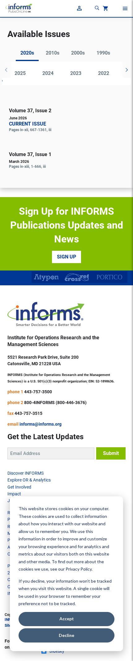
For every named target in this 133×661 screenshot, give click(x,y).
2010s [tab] (52, 53)
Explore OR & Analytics (29, 479)
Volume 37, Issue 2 (30, 111)
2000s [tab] (78, 53)
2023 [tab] (75, 73)
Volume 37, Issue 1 (30, 154)
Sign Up (66, 257)
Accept (66, 618)
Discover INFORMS (25, 473)
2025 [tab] (20, 73)
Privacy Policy (79, 569)
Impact (14, 493)
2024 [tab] (48, 73)
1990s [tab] (103, 53)
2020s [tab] (27, 53)
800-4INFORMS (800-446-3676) (55, 402)
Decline (66, 635)
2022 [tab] (103, 73)
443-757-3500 (38, 391)
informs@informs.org (40, 424)
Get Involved (19, 487)
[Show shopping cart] (105, 9)
